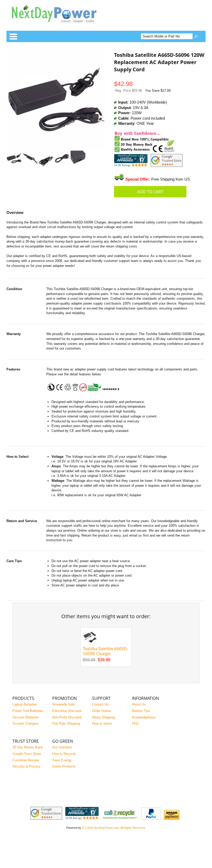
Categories (13, 36)
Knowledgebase (143, 717)
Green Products (64, 766)
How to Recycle (64, 754)
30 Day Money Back (27, 747)
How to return (102, 723)
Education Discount (66, 711)
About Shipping (103, 717)
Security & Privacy (26, 766)
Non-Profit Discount (66, 717)
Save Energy (62, 760)
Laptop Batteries (24, 704)
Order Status (101, 711)
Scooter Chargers (25, 723)
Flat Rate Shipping (66, 723)
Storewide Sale (63, 704)
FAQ (135, 723)
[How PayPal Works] (151, 818)
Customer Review (25, 760)
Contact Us (100, 704)
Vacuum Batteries (25, 717)
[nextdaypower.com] (58, 27)
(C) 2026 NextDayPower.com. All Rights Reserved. (114, 827)
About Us (139, 704)
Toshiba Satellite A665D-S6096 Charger (105, 651)
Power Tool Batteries (27, 711)
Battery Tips (141, 711)
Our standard (62, 747)
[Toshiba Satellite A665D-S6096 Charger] (90, 644)
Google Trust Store (26, 754)
